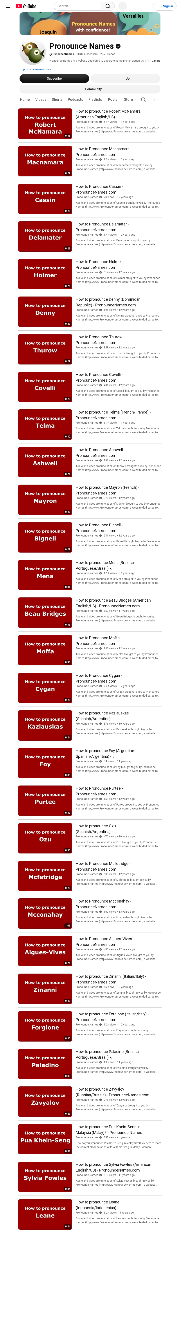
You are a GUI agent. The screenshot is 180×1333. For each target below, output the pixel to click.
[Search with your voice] (122, 6)
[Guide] (8, 6)
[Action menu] (157, 110)
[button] (154, 99)
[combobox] (79, 6)
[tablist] (90, 99)
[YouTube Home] (25, 6)
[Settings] (146, 6)
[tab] (25, 99)
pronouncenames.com (37, 69)
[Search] (108, 6)
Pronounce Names (87, 121)
